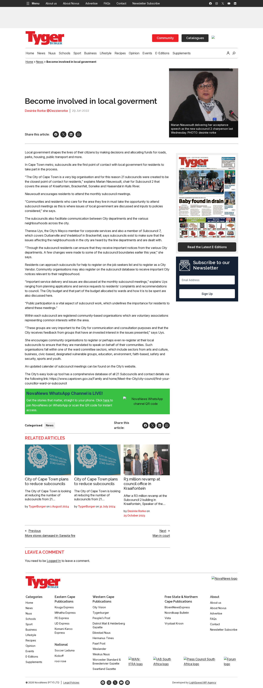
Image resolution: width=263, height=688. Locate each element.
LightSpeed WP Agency (202, 682)
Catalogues (195, 38)
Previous (34, 531)
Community (165, 38)
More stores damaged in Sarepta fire (50, 535)
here (106, 400)
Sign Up (207, 294)
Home (29, 61)
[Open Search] (233, 53)
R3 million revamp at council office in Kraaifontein (142, 484)
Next (162, 531)
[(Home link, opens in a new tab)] (43, 582)
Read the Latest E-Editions (207, 247)
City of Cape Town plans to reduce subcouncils (47, 481)
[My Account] (228, 53)
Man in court (161, 535)
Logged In (54, 561)
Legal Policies (71, 682)
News (39, 61)
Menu (35, 3)
